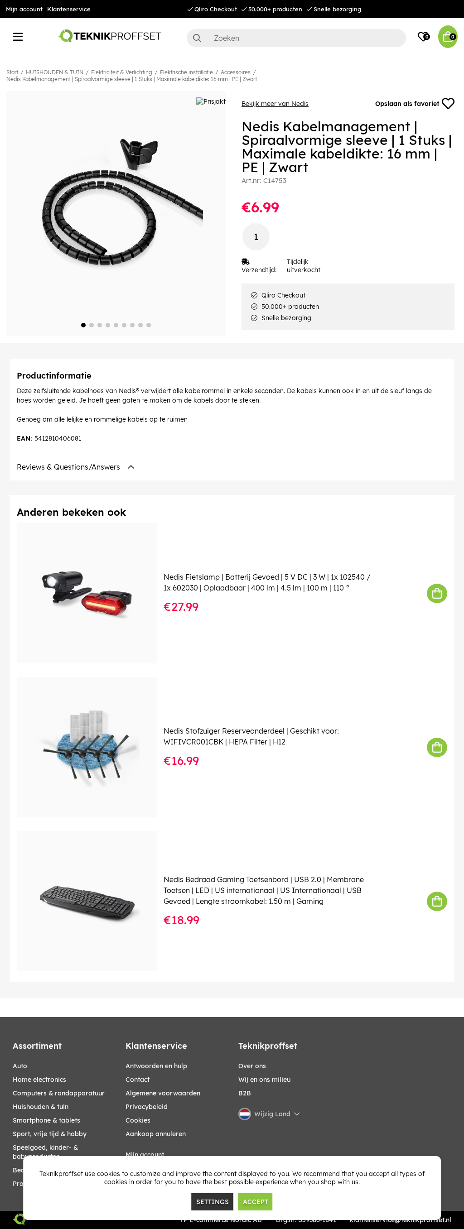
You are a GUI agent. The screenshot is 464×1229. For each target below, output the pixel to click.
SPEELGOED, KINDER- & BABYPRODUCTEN (45, 1152)
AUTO (20, 1066)
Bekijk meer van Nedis (275, 104)
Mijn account (24, 9)
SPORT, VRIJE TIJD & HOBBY (50, 1134)
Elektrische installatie (186, 72)
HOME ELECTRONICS (39, 1079)
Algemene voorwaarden (163, 1093)
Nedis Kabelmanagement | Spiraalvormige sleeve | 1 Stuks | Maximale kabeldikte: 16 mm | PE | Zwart (131, 79)
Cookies (138, 1120)
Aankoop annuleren (156, 1134)
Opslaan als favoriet (407, 104)
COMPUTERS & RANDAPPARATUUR (59, 1093)
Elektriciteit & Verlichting (121, 72)
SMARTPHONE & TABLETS (46, 1120)
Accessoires (236, 72)
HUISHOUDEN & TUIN (54, 72)
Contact (138, 1079)
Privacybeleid (147, 1107)
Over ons (252, 1066)
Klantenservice (69, 9)
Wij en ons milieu (264, 1079)
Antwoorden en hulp (156, 1066)
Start (12, 72)
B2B (244, 1093)
